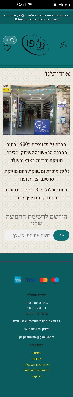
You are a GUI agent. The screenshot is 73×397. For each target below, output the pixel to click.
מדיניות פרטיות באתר (36, 370)
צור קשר (36, 376)
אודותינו (37, 359)
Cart (22, 4)
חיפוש (37, 353)
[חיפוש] (12, 40)
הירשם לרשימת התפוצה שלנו (36, 219)
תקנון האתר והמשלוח (37, 364)
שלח (61, 235)
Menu (64, 4)
